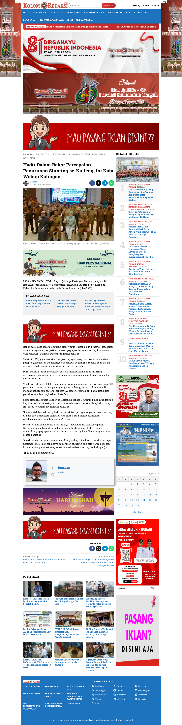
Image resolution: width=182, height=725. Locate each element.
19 (156, 494)
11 (150, 489)
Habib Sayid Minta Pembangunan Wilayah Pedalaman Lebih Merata (141, 364)
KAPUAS (140, 264)
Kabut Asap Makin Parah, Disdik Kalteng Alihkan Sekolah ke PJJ (38, 303)
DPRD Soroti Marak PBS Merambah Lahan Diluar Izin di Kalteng (44, 559)
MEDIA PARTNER (31, 693)
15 (132, 494)
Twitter (120, 686)
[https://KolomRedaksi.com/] (45, 5)
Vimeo (98, 699)
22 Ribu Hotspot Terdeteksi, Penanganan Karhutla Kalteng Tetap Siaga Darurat (100, 633)
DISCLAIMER (73, 703)
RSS (97, 703)
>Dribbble (142, 694)
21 (126, 500)
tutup (18, 1)
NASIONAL (140, 209)
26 (156, 500)
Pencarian (109, 5)
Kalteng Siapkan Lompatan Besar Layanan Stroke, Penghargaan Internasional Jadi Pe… (141, 251)
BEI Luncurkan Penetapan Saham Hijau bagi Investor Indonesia (116, 26)
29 (131, 505)
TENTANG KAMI (31, 686)
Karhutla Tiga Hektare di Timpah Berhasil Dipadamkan (141, 271)
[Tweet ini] (98, 183)
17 (144, 494)
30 (137, 505)
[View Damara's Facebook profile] (52, 467)
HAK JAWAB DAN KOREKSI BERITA (54, 704)
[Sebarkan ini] (92, 183)
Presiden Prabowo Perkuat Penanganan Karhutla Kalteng (67, 662)
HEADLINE (132, 185)
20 (119, 500)
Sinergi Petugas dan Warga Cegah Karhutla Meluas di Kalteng (141, 214)
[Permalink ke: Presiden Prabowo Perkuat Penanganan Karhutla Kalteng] (68, 650)
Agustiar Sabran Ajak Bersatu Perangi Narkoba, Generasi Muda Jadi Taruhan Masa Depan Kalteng (99, 664)
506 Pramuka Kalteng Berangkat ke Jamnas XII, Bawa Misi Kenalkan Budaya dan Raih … (141, 194)
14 (125, 494)
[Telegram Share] (105, 183)
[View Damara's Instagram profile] (52, 474)
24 (143, 500)
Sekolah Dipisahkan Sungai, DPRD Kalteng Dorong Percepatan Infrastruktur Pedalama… (141, 288)
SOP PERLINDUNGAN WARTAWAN (31, 706)
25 (150, 500)
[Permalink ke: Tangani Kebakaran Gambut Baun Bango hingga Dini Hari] (68, 589)
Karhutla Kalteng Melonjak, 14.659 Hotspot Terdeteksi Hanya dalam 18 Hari (37, 663)
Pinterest (142, 686)
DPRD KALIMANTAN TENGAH (141, 205)
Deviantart (142, 699)
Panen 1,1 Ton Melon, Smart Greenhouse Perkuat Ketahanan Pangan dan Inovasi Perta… (140, 308)
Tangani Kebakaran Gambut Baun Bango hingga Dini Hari (66, 303)
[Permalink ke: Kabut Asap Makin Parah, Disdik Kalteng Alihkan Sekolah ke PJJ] (37, 589)
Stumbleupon (144, 690)
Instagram (121, 694)
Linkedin (121, 699)
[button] (120, 396)
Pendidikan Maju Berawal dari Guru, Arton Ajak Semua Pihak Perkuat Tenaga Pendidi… (142, 231)
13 (119, 494)
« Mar (134, 512)
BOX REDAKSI (52, 686)
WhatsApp (100, 690)
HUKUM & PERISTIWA (137, 320)
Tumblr (120, 690)
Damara (64, 467)
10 (144, 489)
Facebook (99, 686)
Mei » (140, 512)
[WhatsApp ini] (111, 183)
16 (137, 494)
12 (156, 489)
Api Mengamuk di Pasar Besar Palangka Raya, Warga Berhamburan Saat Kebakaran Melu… (142, 330)
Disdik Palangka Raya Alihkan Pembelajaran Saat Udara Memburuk (37, 632)
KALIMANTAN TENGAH (138, 338)
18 (150, 494)
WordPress (100, 694)
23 (137, 500)
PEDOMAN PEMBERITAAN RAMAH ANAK (74, 696)
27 (119, 505)
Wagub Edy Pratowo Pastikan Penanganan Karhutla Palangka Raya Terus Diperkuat (98, 602)
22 (131, 500)
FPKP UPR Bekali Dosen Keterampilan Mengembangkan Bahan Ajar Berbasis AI (66, 633)
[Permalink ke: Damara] (26, 182)
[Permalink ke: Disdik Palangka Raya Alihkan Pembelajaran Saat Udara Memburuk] (37, 619)
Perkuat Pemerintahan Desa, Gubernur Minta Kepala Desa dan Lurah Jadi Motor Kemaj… (141, 347)
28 (125, 505)
